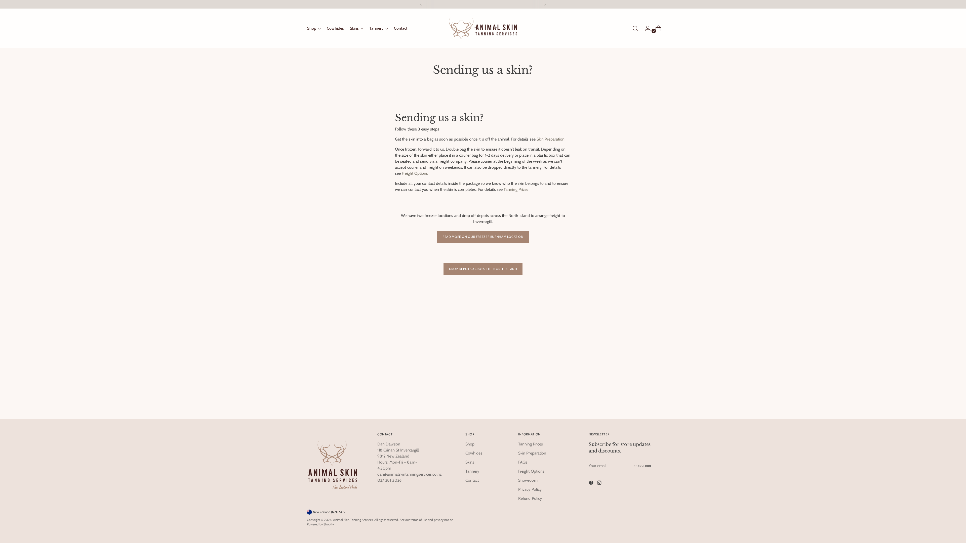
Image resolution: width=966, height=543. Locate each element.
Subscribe (643, 466)
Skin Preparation (551, 139)
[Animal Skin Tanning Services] (483, 28)
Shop (469, 444)
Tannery (472, 471)
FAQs (522, 462)
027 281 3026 (389, 480)
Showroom (528, 480)
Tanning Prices (516, 189)
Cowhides (473, 453)
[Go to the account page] (646, 28)
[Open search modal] (635, 28)
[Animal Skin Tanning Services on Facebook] (592, 483)
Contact (472, 480)
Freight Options (415, 173)
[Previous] (420, 4)
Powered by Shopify (320, 524)
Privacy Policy (530, 489)
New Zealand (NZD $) (327, 512)
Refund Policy (530, 498)
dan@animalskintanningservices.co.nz (409, 474)
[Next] (545, 4)
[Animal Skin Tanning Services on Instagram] (600, 483)
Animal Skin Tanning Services (353, 520)
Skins (469, 462)
